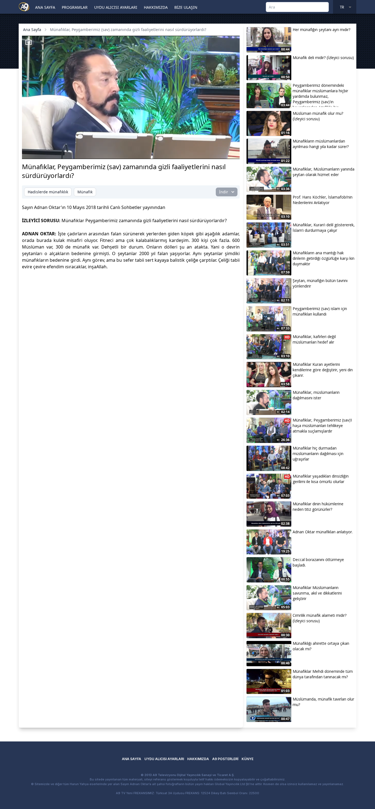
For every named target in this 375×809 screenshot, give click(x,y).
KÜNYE (247, 759)
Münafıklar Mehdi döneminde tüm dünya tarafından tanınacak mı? (323, 674)
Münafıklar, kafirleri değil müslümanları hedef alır (314, 339)
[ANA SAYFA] (24, 6)
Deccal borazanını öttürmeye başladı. (318, 562)
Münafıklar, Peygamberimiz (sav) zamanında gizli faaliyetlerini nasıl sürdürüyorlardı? (128, 29)
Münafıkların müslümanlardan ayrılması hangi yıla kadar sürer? (321, 143)
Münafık (85, 191)
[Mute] (40, 152)
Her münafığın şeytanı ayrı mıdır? (321, 29)
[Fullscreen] (230, 152)
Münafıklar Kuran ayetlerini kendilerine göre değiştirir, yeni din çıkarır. (323, 370)
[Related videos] (28, 42)
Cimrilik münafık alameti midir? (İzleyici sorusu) (319, 618)
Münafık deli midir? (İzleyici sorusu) (323, 57)
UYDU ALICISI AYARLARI (115, 7)
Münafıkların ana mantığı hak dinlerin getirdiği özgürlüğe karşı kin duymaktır (323, 258)
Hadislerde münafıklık (48, 191)
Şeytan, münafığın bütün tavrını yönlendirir (320, 283)
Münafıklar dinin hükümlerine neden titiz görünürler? (318, 506)
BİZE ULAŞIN (185, 7)
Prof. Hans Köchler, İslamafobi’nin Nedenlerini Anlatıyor (322, 199)
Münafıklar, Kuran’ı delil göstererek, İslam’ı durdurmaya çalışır (324, 227)
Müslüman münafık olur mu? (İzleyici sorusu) (318, 116)
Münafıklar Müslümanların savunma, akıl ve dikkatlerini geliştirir (317, 593)
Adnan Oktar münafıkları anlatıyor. (323, 531)
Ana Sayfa (32, 29)
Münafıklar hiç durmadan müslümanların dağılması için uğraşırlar (318, 453)
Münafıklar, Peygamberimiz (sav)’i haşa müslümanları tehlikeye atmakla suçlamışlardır (322, 425)
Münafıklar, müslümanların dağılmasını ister (316, 395)
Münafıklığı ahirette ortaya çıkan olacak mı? (321, 646)
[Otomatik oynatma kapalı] (181, 152)
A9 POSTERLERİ (225, 759)
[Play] (31, 152)
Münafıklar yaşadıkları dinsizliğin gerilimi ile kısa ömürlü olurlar (321, 478)
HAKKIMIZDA (156, 7)
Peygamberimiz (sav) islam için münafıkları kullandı (320, 311)
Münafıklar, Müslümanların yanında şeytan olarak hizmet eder (323, 171)
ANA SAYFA (45, 7)
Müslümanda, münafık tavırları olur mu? (323, 701)
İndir (223, 191)
